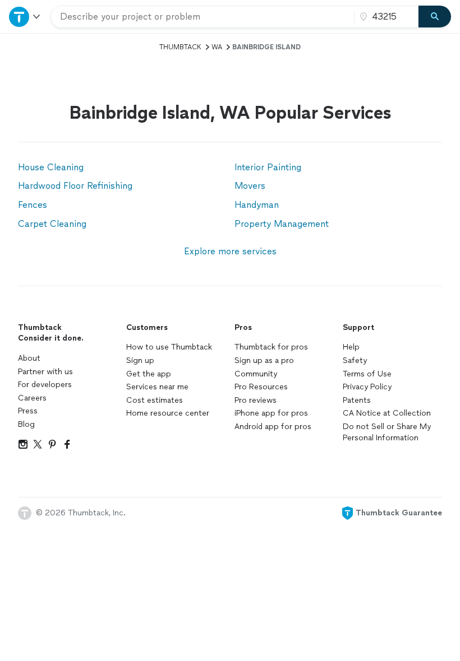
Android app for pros (272, 426)
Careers (32, 398)
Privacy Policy (367, 387)
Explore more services (230, 251)
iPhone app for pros (271, 413)
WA (216, 47)
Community (255, 374)
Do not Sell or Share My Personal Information (387, 432)
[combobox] (202, 16)
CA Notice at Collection (387, 413)
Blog (26, 424)
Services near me (157, 387)
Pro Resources (261, 387)
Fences (32, 204)
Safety (355, 360)
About (29, 358)
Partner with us (45, 371)
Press (28, 411)
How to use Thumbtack (169, 347)
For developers (45, 384)
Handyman (256, 204)
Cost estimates (154, 400)
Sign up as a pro (264, 360)
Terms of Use (367, 374)
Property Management (281, 223)
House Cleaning (51, 167)
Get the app (148, 374)
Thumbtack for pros (271, 347)
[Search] (434, 17)
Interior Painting (267, 167)
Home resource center (167, 413)
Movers (249, 185)
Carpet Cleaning (52, 223)
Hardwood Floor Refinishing (75, 185)
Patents (357, 400)
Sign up (140, 360)
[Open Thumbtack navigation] (25, 16)
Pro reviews (255, 400)
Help (351, 347)
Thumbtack (180, 47)
